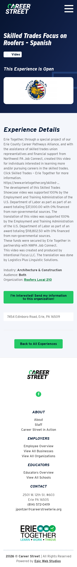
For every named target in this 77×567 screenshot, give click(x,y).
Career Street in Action (38, 429)
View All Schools (38, 477)
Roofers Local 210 (38, 280)
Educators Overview (38, 472)
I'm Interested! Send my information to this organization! (38, 297)
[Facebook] (38, 394)
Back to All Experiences (38, 344)
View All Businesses (38, 451)
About (38, 419)
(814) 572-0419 (38, 504)
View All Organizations (38, 456)
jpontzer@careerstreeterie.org (38, 509)
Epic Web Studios (47, 561)
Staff (38, 424)
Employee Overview (38, 446)
